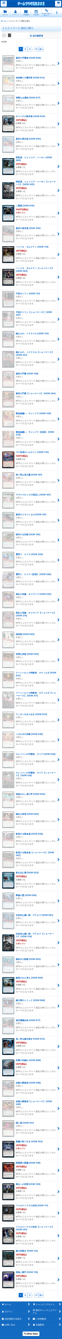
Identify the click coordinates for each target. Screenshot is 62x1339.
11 (36, 49)
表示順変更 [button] (38, 35)
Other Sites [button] (32, 1333)
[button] (4, 4)
